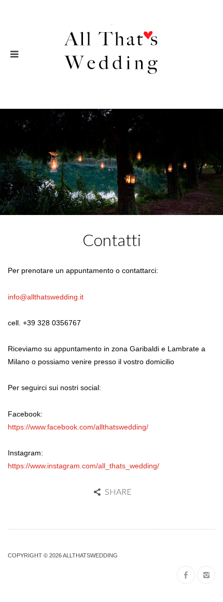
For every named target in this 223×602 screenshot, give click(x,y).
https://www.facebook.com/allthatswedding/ (78, 427)
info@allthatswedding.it (45, 297)
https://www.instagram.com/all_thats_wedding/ (83, 466)
